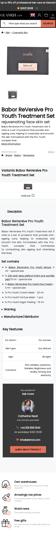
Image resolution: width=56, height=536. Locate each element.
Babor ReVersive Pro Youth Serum (30, 267)
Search (48, 23)
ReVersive (28, 155)
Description (14, 211)
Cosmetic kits (20, 32)
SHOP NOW (26, 8)
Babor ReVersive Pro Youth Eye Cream (30, 284)
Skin (8, 32)
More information (11, 143)
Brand (9, 155)
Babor (51, 151)
